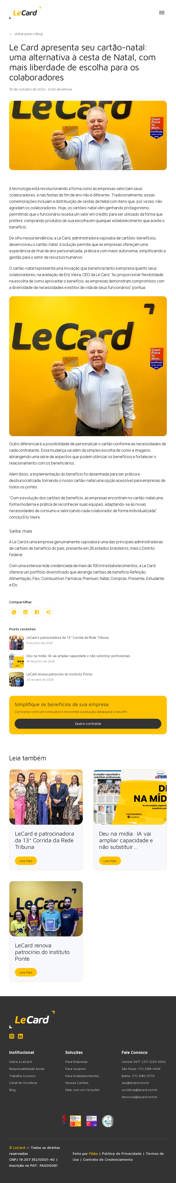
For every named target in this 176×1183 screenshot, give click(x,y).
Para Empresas (76, 1061)
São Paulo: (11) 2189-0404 (141, 1069)
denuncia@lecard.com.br (139, 1097)
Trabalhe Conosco (22, 1076)
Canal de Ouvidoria (23, 1083)
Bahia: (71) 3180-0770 (138, 1076)
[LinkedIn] (20, 1036)
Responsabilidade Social (26, 1069)
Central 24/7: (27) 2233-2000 (144, 1061)
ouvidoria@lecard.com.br (140, 1090)
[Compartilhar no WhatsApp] (14, 612)
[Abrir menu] (162, 13)
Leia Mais (25, 861)
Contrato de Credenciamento (108, 1159)
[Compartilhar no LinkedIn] (25, 612)
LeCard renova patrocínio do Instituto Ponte (42, 952)
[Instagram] (11, 1036)
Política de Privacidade (122, 1153)
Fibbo (93, 1153)
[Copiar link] (48, 612)
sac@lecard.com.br (135, 1083)
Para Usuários (75, 1069)
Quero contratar (88, 723)
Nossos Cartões (76, 1083)
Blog (12, 1090)
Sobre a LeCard (20, 1061)
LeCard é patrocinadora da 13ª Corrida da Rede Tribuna (44, 840)
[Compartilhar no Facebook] (37, 612)
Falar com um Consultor (82, 1090)
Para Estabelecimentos (82, 1076)
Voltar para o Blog (26, 33)
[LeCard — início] (25, 13)
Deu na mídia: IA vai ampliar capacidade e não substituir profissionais (126, 843)
